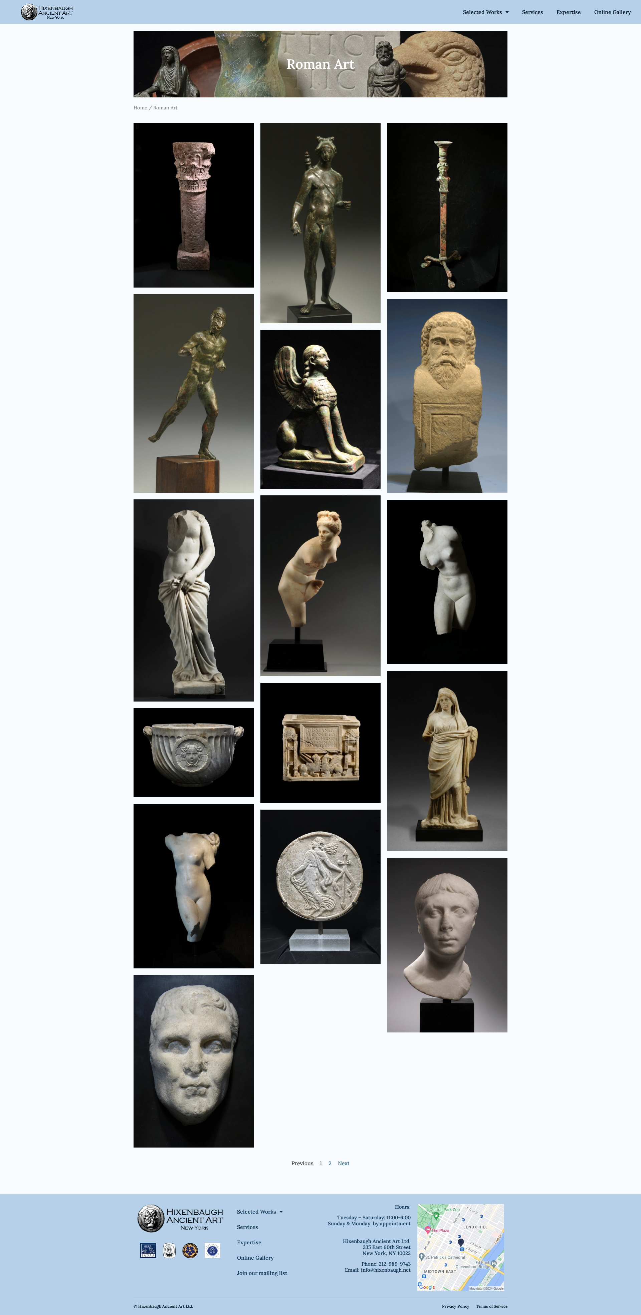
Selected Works (482, 12)
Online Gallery (612, 12)
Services (532, 12)
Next (344, 1163)
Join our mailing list (262, 1273)
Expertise (569, 12)
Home (140, 107)
